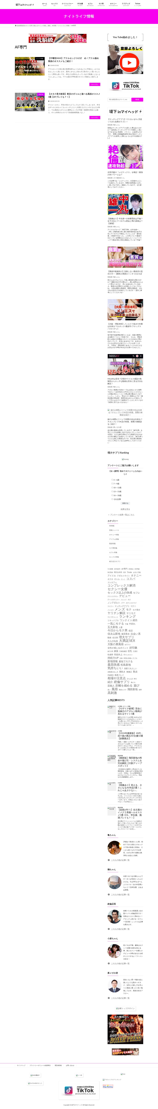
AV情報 (111, 526)
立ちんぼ (130, 679)
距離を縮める (124, 685)
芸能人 (111, 686)
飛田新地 (132, 689)
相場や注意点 (117, 678)
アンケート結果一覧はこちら (122, 515)
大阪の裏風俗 (116, 644)
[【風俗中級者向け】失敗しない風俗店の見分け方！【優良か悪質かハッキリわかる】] (125, 257)
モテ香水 (136, 610)
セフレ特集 (113, 552)
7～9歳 (116, 484)
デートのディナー (114, 599)
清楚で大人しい (130, 668)
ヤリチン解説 (116, 613)
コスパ (130, 578)
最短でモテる (126, 661)
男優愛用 (111, 675)
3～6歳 (116, 480)
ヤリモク (131, 613)
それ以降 (117, 499)
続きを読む (94, 84)
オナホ (110, 579)
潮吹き (122, 672)
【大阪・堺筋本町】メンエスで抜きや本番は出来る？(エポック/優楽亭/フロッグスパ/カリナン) (125, 326)
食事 (140, 689)
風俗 (115, 689)
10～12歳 (117, 488)
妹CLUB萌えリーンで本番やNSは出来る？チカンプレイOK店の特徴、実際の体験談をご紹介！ (125, 421)
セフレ (136, 592)
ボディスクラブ (131, 603)
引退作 (135, 651)
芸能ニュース (114, 530)
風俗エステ (122, 689)
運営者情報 (58, 1065)
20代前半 (117, 569)
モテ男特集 (113, 548)
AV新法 (131, 569)
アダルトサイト (123, 576)
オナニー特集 (114, 535)
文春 (121, 658)
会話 (131, 631)
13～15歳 (117, 491)
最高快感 (114, 664)
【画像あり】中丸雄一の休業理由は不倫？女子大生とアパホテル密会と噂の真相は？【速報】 (125, 221)
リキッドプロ (113, 620)
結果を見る (125, 509)
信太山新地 (114, 634)
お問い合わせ (70, 1065)
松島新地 (126, 665)
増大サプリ (126, 637)
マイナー (111, 606)
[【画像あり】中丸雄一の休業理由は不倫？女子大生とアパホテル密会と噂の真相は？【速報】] (125, 205)
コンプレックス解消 (121, 585)
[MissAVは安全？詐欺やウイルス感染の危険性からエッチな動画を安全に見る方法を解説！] (125, 365)
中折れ (132, 624)
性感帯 (110, 654)
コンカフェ (112, 582)
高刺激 (112, 692)
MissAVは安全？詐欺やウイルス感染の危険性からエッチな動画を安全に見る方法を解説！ (125, 381)
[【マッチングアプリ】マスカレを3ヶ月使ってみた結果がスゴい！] (125, 111)
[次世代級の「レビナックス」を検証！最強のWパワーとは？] (125, 157)
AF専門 (124, 569)
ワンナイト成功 (128, 620)
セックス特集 (114, 557)
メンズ (120, 609)
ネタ (129, 599)
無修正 (129, 672)
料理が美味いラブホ (130, 658)
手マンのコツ (128, 654)
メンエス (111, 610)
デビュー (125, 596)
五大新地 (113, 627)
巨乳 (130, 651)
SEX (124, 572)
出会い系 (136, 634)
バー (123, 603)
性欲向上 (118, 654)
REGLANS (118, 572)
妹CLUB (110, 651)
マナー (133, 606)
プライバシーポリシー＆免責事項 (40, 1065)
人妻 (120, 627)
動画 (109, 637)
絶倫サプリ (122, 681)
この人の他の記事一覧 (120, 860)
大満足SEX (127, 640)
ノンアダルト (114, 603)
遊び (136, 685)
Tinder (129, 572)
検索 (137, 100)
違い (109, 689)
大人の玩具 (113, 641)
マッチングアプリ (122, 606)
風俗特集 (112, 543)
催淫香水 (125, 634)
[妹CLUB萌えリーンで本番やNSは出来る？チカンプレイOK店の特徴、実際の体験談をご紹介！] (125, 412)
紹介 (110, 682)
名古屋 (115, 637)
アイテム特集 (114, 539)
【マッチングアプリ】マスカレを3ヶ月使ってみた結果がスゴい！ (125, 120)
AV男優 (137, 569)
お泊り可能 (137, 572)
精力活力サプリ (115, 561)
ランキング (127, 616)
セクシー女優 (117, 589)
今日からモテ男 (117, 630)
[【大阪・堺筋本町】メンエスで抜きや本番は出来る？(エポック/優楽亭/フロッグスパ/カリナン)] (125, 310)
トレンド (124, 599)
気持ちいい (115, 668)
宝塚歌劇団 (123, 651)
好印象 (133, 647)
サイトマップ (21, 1065)
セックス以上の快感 (120, 592)
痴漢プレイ (119, 675)
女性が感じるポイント (118, 648)
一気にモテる (116, 623)
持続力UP (113, 658)
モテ (129, 609)
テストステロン (113, 596)
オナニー (136, 575)
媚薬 (116, 651)
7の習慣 (110, 569)
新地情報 (113, 661)
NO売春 (110, 572)
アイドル (112, 575)
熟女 (135, 671)
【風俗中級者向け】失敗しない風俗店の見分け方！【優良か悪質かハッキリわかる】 (125, 273)
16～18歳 (117, 495)
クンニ (123, 579)
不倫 (126, 624)
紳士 (135, 679)
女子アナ (128, 644)
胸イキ (133, 682)
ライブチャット (113, 617)
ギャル (117, 579)
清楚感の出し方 (113, 672)
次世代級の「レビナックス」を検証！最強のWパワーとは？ (125, 173)
